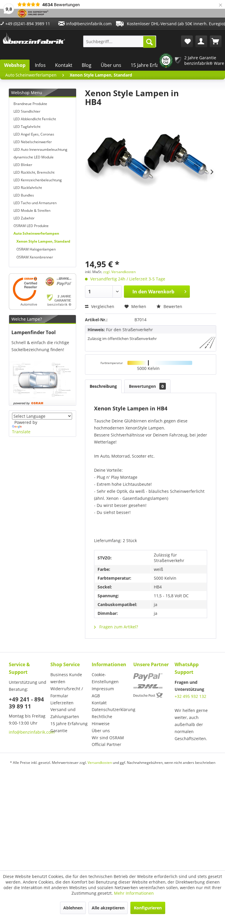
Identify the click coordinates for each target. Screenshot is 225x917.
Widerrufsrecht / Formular (66, 692)
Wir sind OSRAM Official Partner (108, 741)
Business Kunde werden (66, 678)
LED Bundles (23, 195)
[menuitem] (119, 41)
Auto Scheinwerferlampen (36, 233)
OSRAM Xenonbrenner (34, 257)
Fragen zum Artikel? (118, 627)
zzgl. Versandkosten (119, 271)
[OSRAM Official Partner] (42, 291)
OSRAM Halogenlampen (36, 249)
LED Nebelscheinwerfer (32, 141)
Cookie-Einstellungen (105, 678)
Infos (40, 65)
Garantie (58, 730)
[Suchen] (149, 42)
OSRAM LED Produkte (31, 225)
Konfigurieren (148, 908)
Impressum (103, 688)
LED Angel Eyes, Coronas (33, 134)
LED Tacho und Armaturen (35, 202)
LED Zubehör (24, 218)
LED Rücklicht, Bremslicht (33, 172)
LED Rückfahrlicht (27, 187)
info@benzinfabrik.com (88, 23)
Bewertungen (146, 386)
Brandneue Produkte (30, 103)
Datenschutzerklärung (111, 709)
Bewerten (172, 306)
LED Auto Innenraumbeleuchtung (40, 149)
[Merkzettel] (187, 41)
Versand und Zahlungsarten (64, 713)
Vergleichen (102, 306)
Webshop (14, 65)
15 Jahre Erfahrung (151, 65)
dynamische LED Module (33, 157)
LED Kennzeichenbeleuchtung (37, 179)
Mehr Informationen (134, 893)
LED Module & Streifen (31, 210)
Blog (86, 65)
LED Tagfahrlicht (26, 126)
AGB (96, 695)
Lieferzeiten (62, 702)
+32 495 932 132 (190, 696)
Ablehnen (73, 908)
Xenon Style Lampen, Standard (43, 241)
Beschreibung (103, 386)
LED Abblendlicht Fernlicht (34, 118)
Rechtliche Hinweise (102, 720)
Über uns (111, 65)
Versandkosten (100, 762)
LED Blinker (22, 164)
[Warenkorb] (215, 41)
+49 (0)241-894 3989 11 (27, 23)
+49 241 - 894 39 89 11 (26, 703)
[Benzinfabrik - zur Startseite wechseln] (34, 40)
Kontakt (63, 65)
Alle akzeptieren (108, 908)
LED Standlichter (26, 111)
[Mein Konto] (201, 41)
